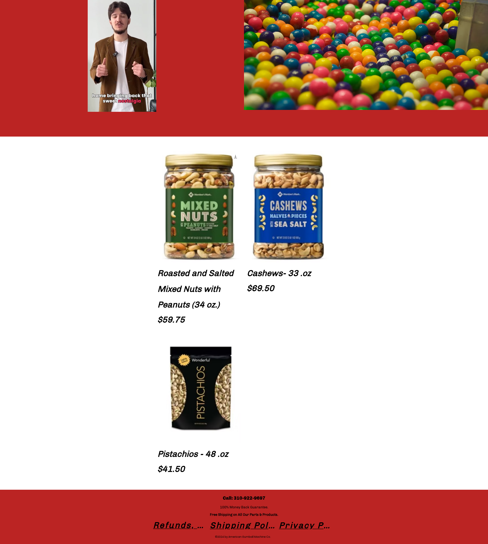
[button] (151, 107)
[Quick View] (199, 206)
